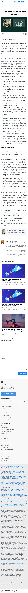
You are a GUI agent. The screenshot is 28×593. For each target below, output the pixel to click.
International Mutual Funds (6, 486)
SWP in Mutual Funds (19, 476)
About (7, 466)
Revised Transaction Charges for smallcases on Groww (12, 305)
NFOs (17, 478)
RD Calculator (4, 435)
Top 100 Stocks (4, 402)
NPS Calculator (4, 433)
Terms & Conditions (18, 466)
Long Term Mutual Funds (19, 484)
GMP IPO (17, 489)
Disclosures (11, 466)
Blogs (6, 5)
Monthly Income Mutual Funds (15, 483)
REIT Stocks (3, 453)
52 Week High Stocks (17, 471)
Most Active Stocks (14, 473)
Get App (21, 1)
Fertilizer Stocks (4, 454)
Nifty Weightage (11, 489)
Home (2, 5)
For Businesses (4, 469)
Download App (8, 393)
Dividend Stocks (4, 451)
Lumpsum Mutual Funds (17, 481)
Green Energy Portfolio (6, 406)
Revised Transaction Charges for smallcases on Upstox (12, 280)
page (18, 578)
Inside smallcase (14, 8)
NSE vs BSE (10, 490)
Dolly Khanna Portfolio (22, 495)
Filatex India (21, 504)
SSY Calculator (4, 436)
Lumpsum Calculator (5, 427)
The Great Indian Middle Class (9, 591)
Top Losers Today (18, 472)
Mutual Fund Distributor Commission (15, 477)
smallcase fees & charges (6, 417)
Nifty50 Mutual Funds (11, 482)
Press (24, 467)
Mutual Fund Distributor (11, 478)
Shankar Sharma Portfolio (14, 498)
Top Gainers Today (10, 472)
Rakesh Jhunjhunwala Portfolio (13, 493)
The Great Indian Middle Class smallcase (14, 237)
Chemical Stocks (4, 447)
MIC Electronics (13, 501)
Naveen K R (8, 241)
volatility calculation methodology (18, 563)
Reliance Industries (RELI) (6, 504)
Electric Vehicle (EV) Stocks (7, 449)
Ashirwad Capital (17, 505)
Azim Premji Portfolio (15, 494)
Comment (4, 358)
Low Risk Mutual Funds (17, 486)
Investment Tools (18, 467)
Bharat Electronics (21, 501)
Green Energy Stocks (5, 445)
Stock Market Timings (18, 490)
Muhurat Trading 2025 (5, 458)
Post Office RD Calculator (6, 431)
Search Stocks (4, 460)
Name (3, 343)
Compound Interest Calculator (7, 429)
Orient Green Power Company (20, 503)
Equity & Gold (4, 404)
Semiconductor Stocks (6, 456)
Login (15, 1)
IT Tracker (3, 408)
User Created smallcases (9, 467)
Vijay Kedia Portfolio (13, 495)
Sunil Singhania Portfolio (6, 496)
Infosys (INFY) (15, 504)
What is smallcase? (5, 415)
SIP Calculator (4, 425)
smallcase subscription (6, 419)
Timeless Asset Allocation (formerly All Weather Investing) (13, 401)
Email (3, 350)
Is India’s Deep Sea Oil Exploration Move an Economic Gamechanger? (13, 330)
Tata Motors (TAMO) (9, 505)
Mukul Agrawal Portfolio (17, 496)
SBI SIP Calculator (5, 438)
